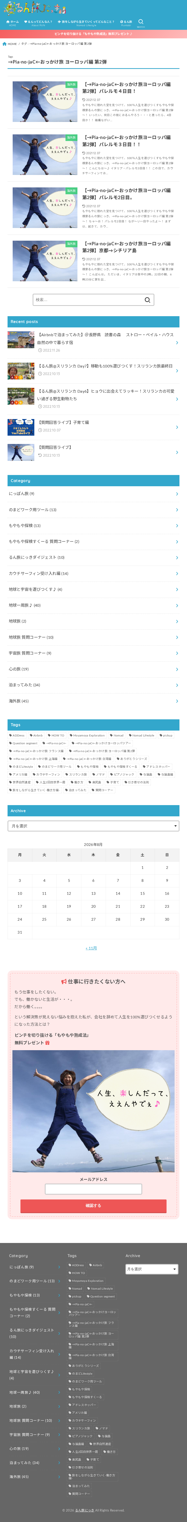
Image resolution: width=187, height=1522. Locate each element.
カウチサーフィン (48, 774)
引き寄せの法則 (138, 782)
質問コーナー (104, 790)
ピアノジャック (124, 774)
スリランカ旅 (78, 774)
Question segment (25, 743)
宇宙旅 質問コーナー (30, 653)
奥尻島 (96, 782)
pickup (167, 735)
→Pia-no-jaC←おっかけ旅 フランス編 (38, 751)
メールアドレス (93, 1180)
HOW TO (58, 735)
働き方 (78, 782)
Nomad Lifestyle (143, 735)
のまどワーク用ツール (32, 510)
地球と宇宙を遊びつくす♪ (35, 590)
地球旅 (17, 621)
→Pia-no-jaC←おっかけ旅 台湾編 (88, 758)
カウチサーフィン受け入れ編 (38, 574)
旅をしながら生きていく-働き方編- (36, 790)
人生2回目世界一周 (52, 782)
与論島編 (167, 774)
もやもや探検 (25, 526)
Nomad (119, 735)
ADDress (18, 735)
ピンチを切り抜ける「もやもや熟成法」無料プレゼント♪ (93, 33)
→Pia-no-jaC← (56, 743)
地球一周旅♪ (25, 605)
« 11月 (91, 948)
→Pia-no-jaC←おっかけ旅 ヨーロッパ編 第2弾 (104, 751)
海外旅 (18, 701)
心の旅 (18, 669)
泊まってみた (24, 685)
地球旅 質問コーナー (31, 637)
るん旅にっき (84, 1510)
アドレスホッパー (158, 766)
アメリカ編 (20, 774)
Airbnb (38, 735)
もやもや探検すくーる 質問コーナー (44, 542)
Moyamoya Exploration (89, 735)
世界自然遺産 (22, 782)
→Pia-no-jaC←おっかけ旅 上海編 (35, 758)
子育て (114, 782)
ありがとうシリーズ (133, 758)
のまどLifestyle (23, 766)
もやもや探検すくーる (123, 766)
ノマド (100, 774)
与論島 (147, 774)
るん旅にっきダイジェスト (37, 558)
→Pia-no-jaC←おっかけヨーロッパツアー (103, 743)
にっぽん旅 (21, 494)
